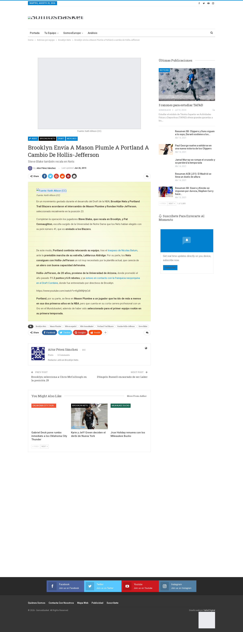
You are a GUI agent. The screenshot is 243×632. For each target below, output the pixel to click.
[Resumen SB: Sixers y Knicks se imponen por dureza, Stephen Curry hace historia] (166, 192)
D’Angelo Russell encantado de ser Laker (122, 376)
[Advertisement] (155, 17)
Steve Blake (143, 326)
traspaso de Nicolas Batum (122, 250)
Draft (61, 138)
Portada (35, 33)
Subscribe (170, 267)
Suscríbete (112, 603)
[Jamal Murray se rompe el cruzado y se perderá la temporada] (166, 163)
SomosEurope (72, 33)
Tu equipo (50, 33)
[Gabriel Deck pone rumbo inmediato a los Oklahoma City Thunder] (49, 416)
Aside (34, 138)
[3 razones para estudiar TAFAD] (187, 84)
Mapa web (82, 603)
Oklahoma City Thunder (44, 405)
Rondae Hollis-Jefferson (126, 326)
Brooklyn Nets (47, 138)
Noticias (164, 70)
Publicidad (97, 603)
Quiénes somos (36, 603)
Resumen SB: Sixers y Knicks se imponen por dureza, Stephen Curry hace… (194, 191)
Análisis (92, 33)
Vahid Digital (209, 610)
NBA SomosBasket (87, 326)
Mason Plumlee (55, 326)
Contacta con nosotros (61, 603)
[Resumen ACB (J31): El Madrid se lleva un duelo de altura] (166, 177)
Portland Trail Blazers (105, 326)
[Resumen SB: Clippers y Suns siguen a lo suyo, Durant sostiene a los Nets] (166, 135)
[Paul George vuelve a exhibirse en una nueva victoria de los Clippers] (166, 149)
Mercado (72, 138)
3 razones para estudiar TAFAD (181, 105)
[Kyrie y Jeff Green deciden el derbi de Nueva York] (89, 416)
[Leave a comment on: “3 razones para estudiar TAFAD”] (214, 110)
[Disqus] (89, 519)
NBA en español (70, 326)
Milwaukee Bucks (120, 405)
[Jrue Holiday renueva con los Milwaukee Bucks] (129, 416)
